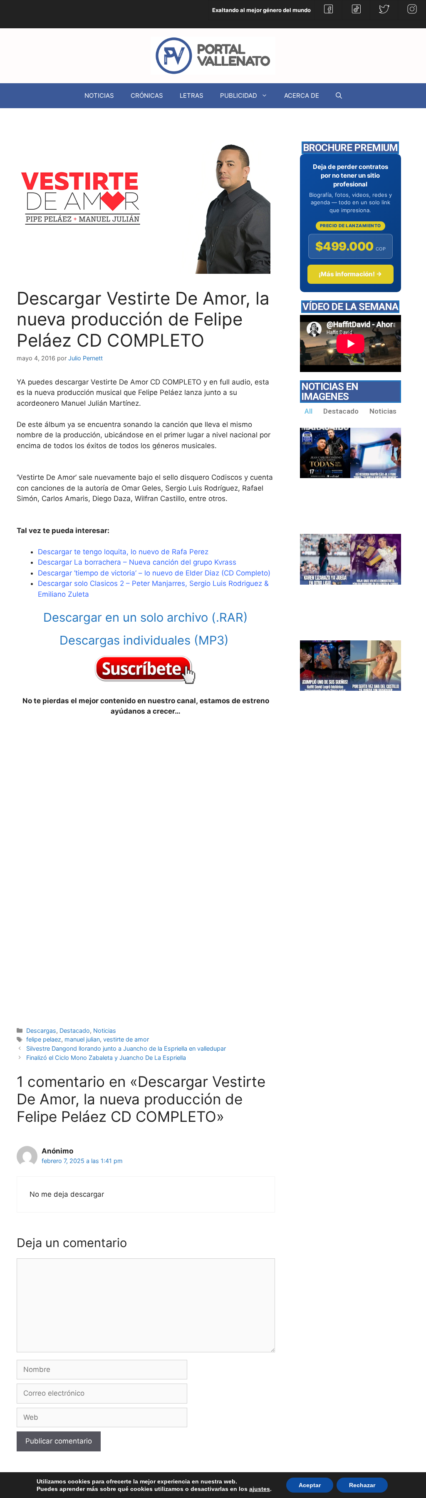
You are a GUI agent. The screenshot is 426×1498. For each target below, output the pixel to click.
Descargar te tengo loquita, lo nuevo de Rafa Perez (123, 552)
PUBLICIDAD (238, 95)
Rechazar (362, 1485)
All (308, 411)
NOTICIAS (99, 95)
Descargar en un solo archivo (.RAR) (145, 617)
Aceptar (310, 1485)
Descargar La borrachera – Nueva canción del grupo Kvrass (137, 562)
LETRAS (191, 95)
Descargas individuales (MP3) (145, 640)
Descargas (41, 1030)
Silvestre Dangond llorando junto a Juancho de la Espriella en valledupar (126, 1048)
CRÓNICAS (147, 95)
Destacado (74, 1030)
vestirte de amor (126, 1039)
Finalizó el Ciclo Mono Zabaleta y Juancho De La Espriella (106, 1057)
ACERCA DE (301, 95)
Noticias (104, 1030)
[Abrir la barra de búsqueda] (338, 95)
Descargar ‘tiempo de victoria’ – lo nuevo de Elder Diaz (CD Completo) (154, 573)
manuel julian (82, 1039)
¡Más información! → (350, 274)
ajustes (259, 1489)
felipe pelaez (43, 1039)
